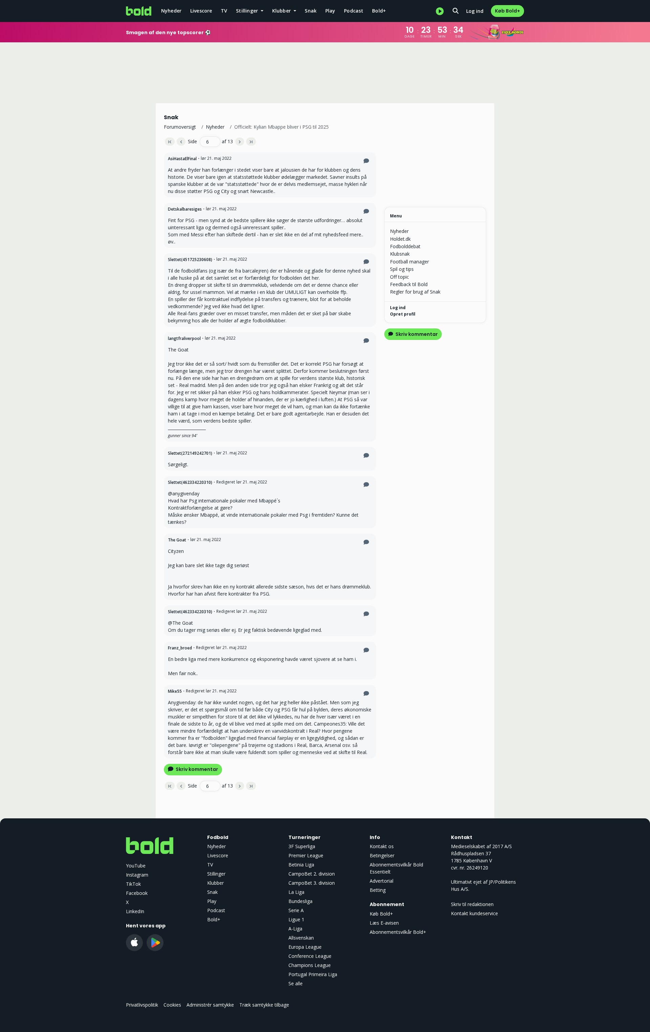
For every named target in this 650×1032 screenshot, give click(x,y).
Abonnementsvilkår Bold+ (398, 932)
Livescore (201, 10)
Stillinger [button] (247, 10)
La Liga (296, 892)
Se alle (295, 983)
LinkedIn (135, 911)
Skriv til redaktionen (472, 904)
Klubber (215, 883)
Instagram (137, 875)
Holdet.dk (400, 239)
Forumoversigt (180, 127)
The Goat (177, 540)
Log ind (474, 11)
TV (224, 10)
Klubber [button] (282, 10)
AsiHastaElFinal (182, 159)
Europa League (305, 947)
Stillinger (216, 873)
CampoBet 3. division (311, 883)
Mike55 (175, 691)
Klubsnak (400, 254)
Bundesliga (300, 901)
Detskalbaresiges (185, 209)
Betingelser (382, 855)
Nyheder (171, 10)
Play (330, 10)
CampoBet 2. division (311, 873)
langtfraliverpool (184, 338)
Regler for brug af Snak (415, 291)
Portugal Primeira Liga (312, 974)
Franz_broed (180, 648)
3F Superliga (301, 846)
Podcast (353, 10)
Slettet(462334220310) (190, 482)
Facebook (137, 893)
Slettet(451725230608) (190, 259)
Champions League (309, 965)
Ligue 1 (296, 919)
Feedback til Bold (409, 284)
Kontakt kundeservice (474, 913)
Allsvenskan (301, 937)
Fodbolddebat (405, 246)
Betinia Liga (301, 864)
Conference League (309, 956)
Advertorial (381, 881)
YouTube (136, 865)
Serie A (296, 910)
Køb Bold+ (507, 10)
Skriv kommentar (196, 769)
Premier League (305, 855)
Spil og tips (402, 269)
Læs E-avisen (384, 923)
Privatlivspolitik (142, 1005)
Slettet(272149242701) (190, 453)
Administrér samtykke (210, 1005)
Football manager (409, 261)
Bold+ (379, 10)
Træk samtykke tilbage (264, 1005)
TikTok (133, 884)
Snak (311, 10)
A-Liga (295, 928)
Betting (378, 890)
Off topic (399, 277)
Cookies (172, 1005)
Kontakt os (382, 846)
